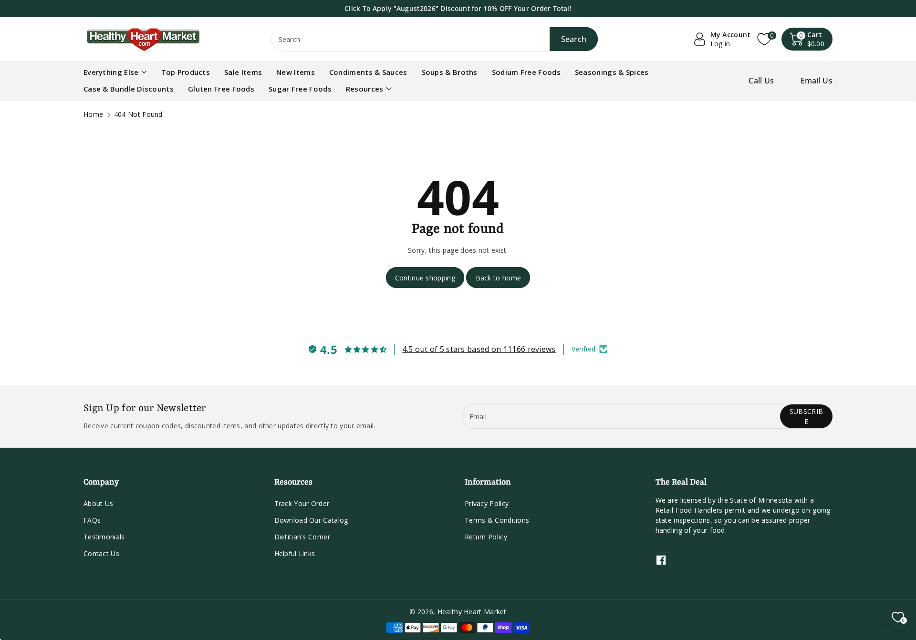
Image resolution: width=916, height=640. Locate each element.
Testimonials (104, 536)
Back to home (498, 277)
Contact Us (101, 553)
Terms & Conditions (497, 520)
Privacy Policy (487, 503)
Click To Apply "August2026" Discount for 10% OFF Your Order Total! (458, 8)
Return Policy (486, 536)
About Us (98, 503)
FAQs (92, 520)
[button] (807, 39)
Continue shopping (425, 277)
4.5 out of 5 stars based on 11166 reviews (478, 349)
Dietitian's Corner (302, 536)
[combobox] (434, 39)
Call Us (761, 80)
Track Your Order (302, 503)
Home (93, 114)
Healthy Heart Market (472, 611)
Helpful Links (294, 553)
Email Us (817, 80)
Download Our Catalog (311, 520)
